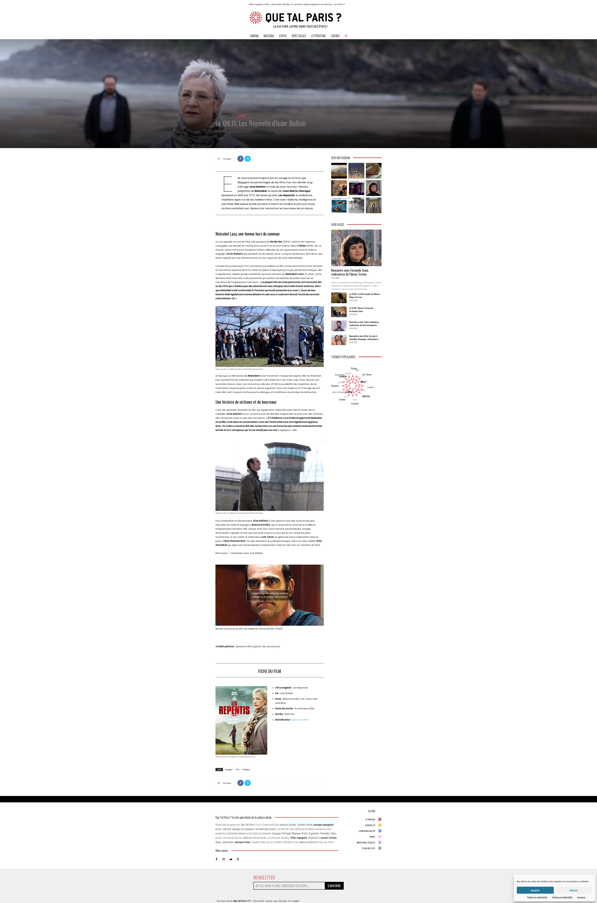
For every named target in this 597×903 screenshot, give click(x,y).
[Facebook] (240, 159)
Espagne (228, 769)
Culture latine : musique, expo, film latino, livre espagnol (276, 900)
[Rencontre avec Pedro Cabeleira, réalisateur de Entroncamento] (339, 325)
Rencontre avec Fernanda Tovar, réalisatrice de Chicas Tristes (350, 272)
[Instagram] (223, 859)
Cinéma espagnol (222, 115)
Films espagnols (299, 838)
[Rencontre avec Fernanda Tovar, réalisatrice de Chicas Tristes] (356, 248)
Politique (246, 769)
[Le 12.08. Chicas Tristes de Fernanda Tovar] (339, 311)
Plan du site (368, 848)
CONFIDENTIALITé (367, 831)
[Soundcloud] (231, 859)
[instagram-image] (339, 171)
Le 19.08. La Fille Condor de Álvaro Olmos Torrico (364, 295)
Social (268, 115)
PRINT (372, 836)
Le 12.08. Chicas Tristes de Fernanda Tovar (361, 309)
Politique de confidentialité (537, 897)
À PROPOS (370, 819)
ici (229, 553)
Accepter (535, 890)
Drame (233, 115)
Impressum (581, 897)
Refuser (574, 890)
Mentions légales (366, 842)
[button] (346, 35)
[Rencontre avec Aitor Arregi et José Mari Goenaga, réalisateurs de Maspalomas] (339, 339)
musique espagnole (323, 824)
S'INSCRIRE (334, 885)
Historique (260, 115)
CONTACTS (370, 825)
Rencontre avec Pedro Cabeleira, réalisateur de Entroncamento (364, 323)
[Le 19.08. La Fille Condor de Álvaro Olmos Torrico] (339, 297)
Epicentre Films (301, 719)
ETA (237, 769)
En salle (251, 115)
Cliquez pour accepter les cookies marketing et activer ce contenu (269, 595)
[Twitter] (248, 159)
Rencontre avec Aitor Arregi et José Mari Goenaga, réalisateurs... (364, 337)
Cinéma (242, 115)
